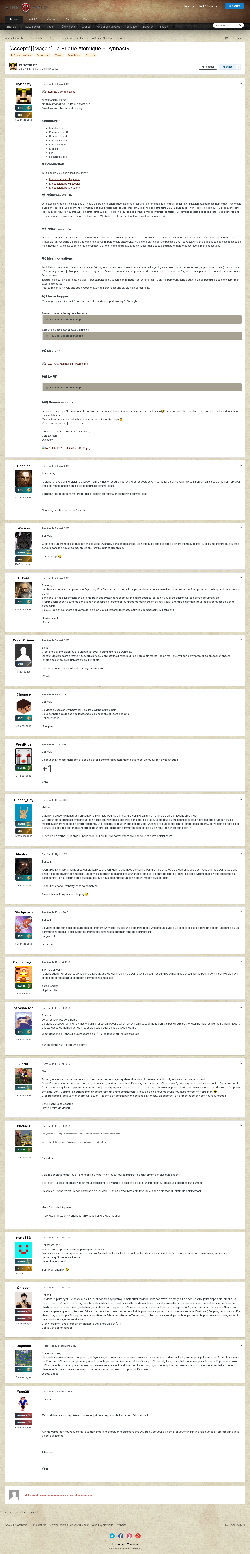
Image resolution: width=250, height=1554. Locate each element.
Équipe (164, 26)
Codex (51, 19)
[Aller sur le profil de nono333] (23, 1250)
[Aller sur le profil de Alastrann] (23, 866)
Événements (69, 26)
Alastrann (24, 854)
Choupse (23, 694)
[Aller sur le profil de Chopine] (23, 478)
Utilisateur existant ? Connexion (202, 6)
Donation (148, 26)
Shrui (23, 1064)
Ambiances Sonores (108, 26)
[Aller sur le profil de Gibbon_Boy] (23, 812)
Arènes (86, 26)
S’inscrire (234, 5)
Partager (209, 66)
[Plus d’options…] (241, 83)
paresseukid (24, 1008)
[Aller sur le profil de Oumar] (23, 590)
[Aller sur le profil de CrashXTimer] (23, 652)
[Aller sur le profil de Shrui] (23, 1076)
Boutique (132, 26)
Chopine (23, 466)
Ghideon (24, 1288)
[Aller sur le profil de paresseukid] (23, 1020)
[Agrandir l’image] (58, 91)
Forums (14, 19)
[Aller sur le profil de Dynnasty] (13, 67)
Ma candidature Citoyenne (64, 187)
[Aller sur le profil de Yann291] (23, 1404)
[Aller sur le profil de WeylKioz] (23, 756)
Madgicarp (24, 912)
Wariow (23, 528)
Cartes (69, 19)
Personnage (90, 19)
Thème (131, 1544)
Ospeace (23, 1346)
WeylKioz (23, 744)
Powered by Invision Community (125, 1548)
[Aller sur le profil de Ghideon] (23, 1300)
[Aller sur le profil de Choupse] (23, 706)
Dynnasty (30, 64)
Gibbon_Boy (23, 800)
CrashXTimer (24, 640)
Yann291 (24, 1392)
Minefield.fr (12, 26)
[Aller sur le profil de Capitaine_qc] (23, 974)
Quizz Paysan (33, 26)
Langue (117, 1544)
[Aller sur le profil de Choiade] (23, 1138)
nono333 (23, 1238)
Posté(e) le (55, 83)
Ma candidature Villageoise (65, 183)
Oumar (23, 578)
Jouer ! (51, 26)
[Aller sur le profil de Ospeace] (23, 1358)
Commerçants (50, 68)
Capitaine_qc (23, 962)
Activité (32, 19)
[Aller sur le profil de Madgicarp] (23, 924)
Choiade (23, 1126)
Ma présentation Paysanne (64, 179)
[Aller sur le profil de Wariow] (23, 540)
